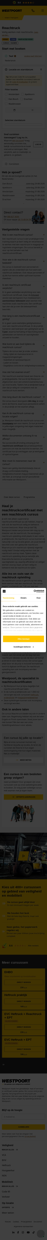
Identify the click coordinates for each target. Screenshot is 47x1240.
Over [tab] (39, 598)
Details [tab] (24, 598)
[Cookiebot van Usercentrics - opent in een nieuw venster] (33, 591)
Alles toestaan (24, 639)
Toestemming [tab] (8, 598)
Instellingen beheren (22, 647)
